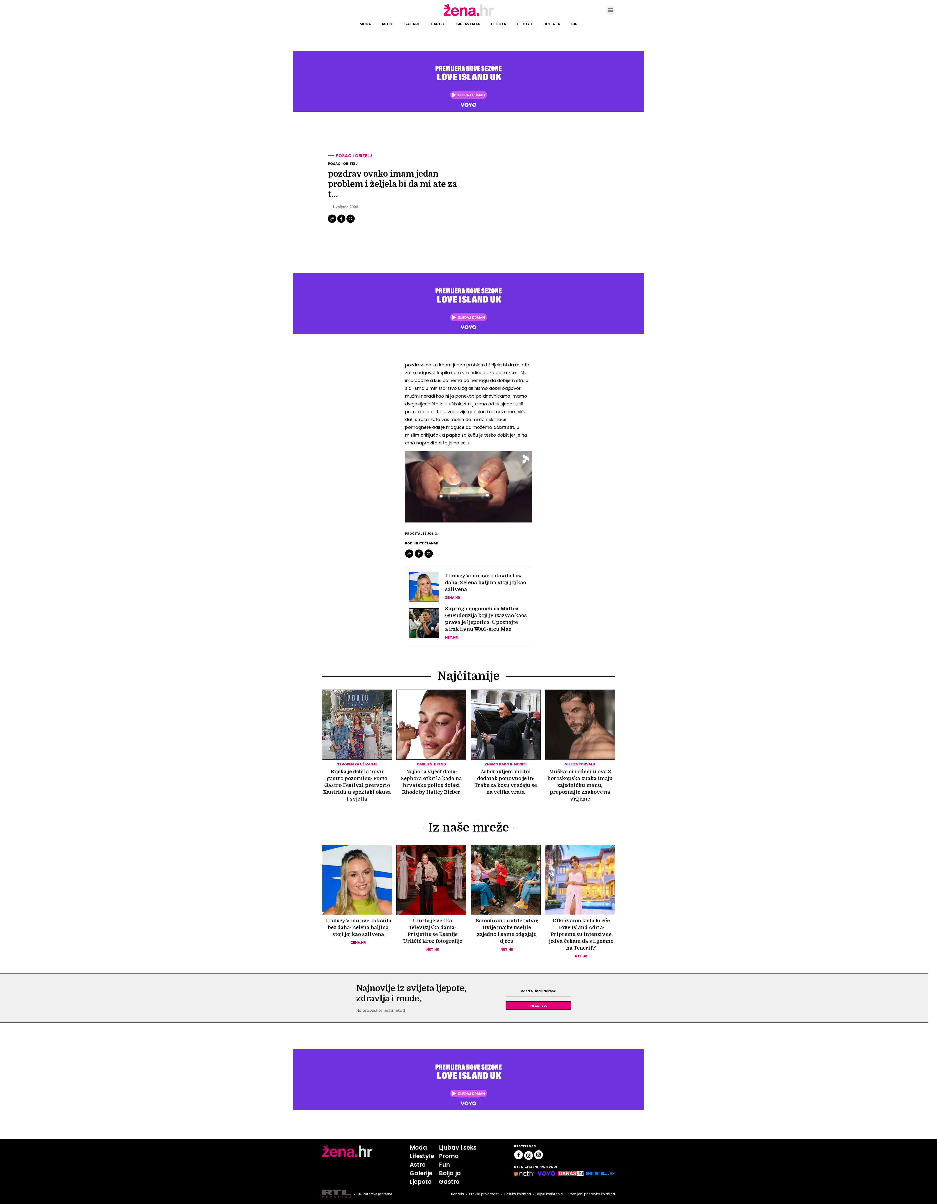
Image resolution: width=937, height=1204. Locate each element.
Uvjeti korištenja (549, 1194)
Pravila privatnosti (484, 1194)
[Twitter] (350, 222)
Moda (365, 23)
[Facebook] (341, 222)
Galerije (412, 23)
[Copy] (332, 222)
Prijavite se (538, 1005)
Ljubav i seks (468, 23)
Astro (388, 23)
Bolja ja (552, 23)
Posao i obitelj (354, 155)
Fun (574, 23)
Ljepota (498, 23)
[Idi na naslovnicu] (469, 15)
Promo (448, 1156)
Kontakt (457, 1194)
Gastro (438, 23)
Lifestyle (525, 23)
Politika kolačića (517, 1194)
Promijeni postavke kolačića (591, 1194)
